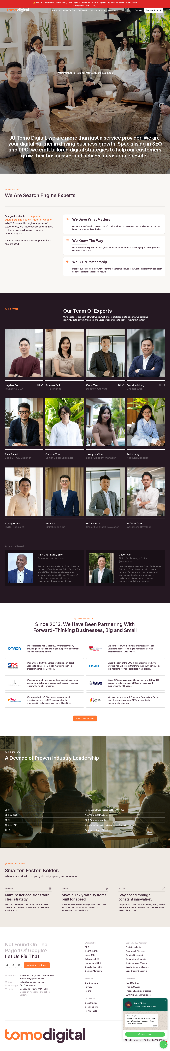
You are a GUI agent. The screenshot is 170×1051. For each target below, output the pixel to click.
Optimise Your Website (136, 963)
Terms (88, 991)
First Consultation (134, 947)
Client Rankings (92, 1007)
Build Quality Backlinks (136, 971)
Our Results (83, 10)
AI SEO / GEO (91, 951)
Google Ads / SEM (93, 967)
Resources (113, 10)
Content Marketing (93, 971)
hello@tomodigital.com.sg (32, 982)
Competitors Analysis (136, 959)
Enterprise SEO (92, 959)
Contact (138, 10)
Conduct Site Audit (134, 955)
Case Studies (91, 1003)
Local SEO (90, 955)
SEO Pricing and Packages (138, 995)
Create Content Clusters (137, 967)
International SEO (93, 963)
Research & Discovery (136, 951)
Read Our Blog (133, 983)
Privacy (88, 987)
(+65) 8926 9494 (28, 985)
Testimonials (91, 1011)
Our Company (91, 983)
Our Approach (98, 10)
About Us (56, 10)
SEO (87, 947)
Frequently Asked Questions (139, 991)
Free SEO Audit (133, 987)
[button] (165, 1000)
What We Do (69, 10)
